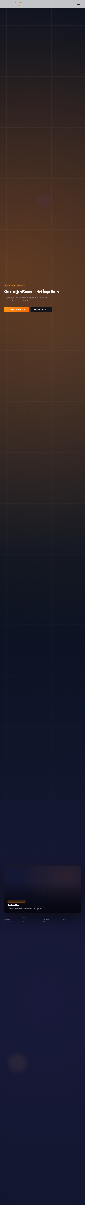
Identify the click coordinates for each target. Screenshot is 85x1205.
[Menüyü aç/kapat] (78, 4)
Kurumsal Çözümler (15, 310)
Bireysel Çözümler (41, 310)
